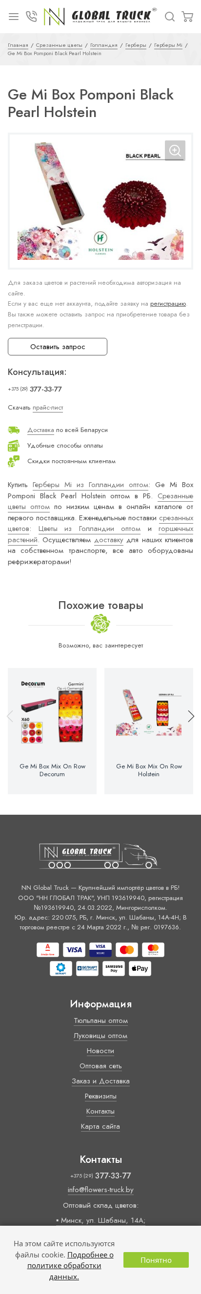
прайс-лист (48, 407)
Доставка (40, 429)
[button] (187, 731)
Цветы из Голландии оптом (90, 528)
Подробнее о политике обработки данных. (70, 1265)
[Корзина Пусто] (187, 16)
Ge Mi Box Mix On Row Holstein (149, 770)
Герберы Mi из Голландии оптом (90, 484)
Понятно (156, 1260)
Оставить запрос (57, 346)
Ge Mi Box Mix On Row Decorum (52, 770)
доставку (108, 539)
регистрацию (168, 303)
